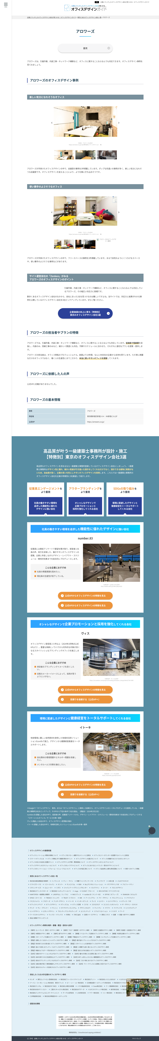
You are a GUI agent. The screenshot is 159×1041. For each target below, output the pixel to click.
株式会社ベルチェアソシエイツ (61, 891)
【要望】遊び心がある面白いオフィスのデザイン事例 (89, 950)
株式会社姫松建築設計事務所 (39, 881)
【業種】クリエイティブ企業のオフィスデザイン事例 (91, 934)
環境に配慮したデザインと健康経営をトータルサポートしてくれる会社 (125, 505)
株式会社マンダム (35, 986)
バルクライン (95, 888)
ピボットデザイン (48, 911)
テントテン (97, 908)
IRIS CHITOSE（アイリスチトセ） (109, 891)
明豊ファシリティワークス (84, 881)
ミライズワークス (35, 884)
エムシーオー (49, 888)
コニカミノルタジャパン (111, 904)
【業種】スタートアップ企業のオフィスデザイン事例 (47, 937)
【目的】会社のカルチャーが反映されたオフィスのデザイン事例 (50, 967)
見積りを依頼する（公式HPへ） (85, 699)
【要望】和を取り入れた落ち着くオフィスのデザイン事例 (48, 944)
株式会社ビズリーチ (122, 993)
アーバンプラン (90, 898)
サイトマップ (136, 1038)
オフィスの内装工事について (83, 869)
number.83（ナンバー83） (92, 894)
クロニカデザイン (117, 888)
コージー (105, 888)
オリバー (60, 884)
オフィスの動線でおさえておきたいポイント (116, 859)
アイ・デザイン (103, 898)
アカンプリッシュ (117, 898)
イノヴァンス (56, 881)
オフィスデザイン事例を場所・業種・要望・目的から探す (51, 925)
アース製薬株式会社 (112, 986)
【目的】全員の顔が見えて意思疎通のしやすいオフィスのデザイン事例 (52, 964)
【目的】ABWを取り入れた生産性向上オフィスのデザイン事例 (49, 957)
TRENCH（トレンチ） (53, 898)
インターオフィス (82, 901)
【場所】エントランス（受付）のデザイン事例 (44, 930)
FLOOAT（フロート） (88, 891)
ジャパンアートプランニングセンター (76, 888)
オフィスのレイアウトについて (70, 865)
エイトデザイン (113, 901)
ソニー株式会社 (107, 993)
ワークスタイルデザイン (37, 915)
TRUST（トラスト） (69, 898)
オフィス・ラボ (126, 901)
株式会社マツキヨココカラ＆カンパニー (126, 983)
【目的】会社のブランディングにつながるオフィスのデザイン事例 (51, 960)
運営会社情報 (35, 1003)
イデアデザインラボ (113, 884)
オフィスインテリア (36, 904)
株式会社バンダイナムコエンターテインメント (44, 993)
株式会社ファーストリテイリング (71, 979)
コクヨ (86, 904)
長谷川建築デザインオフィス (39, 918)
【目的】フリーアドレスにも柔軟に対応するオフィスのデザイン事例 (99, 964)
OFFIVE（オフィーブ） (112, 894)
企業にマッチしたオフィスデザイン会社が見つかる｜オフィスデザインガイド (124, 2)
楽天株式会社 (115, 989)
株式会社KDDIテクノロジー (38, 989)
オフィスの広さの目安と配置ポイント (42, 862)
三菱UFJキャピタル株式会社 (60, 989)
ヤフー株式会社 (94, 993)
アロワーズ (46, 901)
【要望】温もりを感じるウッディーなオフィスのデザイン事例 (49, 947)
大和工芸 (111, 881)
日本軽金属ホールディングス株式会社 (99, 983)
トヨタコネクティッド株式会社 (97, 989)
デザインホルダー (85, 908)
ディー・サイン (68, 881)
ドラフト (107, 908)
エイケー (102, 901)
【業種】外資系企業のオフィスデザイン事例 (125, 934)
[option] (85, 125)
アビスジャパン (35, 901)
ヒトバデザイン (35, 911)
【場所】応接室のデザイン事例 (102, 930)
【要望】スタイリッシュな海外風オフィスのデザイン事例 (88, 944)
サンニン (55, 908)
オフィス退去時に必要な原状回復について (108, 869)
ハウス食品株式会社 (83, 986)
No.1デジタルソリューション (94, 884)
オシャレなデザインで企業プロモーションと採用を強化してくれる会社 (85, 505)
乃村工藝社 (77, 915)
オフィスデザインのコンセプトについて (101, 862)
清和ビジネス (105, 915)
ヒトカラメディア (131, 908)
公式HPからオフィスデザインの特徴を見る (85, 595)
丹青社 (68, 915)
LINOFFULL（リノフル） (61, 894)
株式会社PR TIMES (50, 986)
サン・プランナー (43, 908)
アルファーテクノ (128, 884)
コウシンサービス (35, 888)
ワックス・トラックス (56, 915)
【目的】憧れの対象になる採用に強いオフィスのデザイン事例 (93, 954)
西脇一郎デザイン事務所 (127, 915)
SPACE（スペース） (36, 898)
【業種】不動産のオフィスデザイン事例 (79, 937)
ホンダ (32, 979)
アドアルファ (130, 898)
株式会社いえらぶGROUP (107, 979)
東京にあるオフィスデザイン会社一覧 (44, 876)
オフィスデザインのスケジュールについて (43, 865)
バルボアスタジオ (123, 881)
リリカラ (114, 911)
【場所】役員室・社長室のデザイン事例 (128, 930)
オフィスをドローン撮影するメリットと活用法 (76, 855)
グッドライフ (101, 881)
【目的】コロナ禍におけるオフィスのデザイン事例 (91, 960)
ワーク (122, 911)
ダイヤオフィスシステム (68, 908)
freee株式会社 (97, 986)
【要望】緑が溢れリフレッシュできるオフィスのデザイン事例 (90, 940)
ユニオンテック (85, 911)
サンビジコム (71, 884)
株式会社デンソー (90, 979)
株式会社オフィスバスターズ (39, 891)
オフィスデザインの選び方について (87, 859)
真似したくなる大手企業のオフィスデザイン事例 (48, 974)
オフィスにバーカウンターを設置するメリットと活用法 (111, 855)
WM (81, 898)
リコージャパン (49, 884)
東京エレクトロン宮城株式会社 (47, 979)
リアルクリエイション (101, 911)
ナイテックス (118, 908)
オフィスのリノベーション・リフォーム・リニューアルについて (50, 869)
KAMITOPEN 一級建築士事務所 (40, 894)
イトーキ (71, 901)
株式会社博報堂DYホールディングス (56, 996)
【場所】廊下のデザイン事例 (62, 934)
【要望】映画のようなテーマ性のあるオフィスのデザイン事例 (49, 950)
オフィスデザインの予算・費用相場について (71, 862)
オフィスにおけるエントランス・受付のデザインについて (101, 865)
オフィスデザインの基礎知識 (40, 850)
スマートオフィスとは (37, 859)
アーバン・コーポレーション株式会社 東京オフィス (47, 983)
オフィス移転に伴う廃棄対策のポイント (60, 859)
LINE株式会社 (81, 993)
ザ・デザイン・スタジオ (129, 904)
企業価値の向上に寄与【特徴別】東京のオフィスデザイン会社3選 (85, 313)
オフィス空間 (76, 904)
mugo (76, 891)
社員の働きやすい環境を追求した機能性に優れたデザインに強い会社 (45, 505)
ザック (32, 908)
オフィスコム (65, 904)
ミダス (58, 888)
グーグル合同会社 (68, 993)
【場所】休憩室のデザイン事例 (40, 934)
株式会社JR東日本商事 (67, 986)
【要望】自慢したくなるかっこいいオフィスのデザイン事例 (49, 940)
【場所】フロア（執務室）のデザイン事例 (76, 930)
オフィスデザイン (51, 904)
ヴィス (94, 901)
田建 (114, 915)
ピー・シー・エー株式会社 (75, 983)
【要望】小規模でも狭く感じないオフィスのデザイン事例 (91, 947)
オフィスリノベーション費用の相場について (44, 855)
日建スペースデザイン (91, 915)
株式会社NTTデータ (78, 989)
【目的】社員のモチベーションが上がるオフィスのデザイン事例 (50, 954)
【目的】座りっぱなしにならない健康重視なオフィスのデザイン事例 (94, 957)
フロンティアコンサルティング (67, 911)
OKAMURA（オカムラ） (130, 894)
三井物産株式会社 (35, 996)
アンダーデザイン (59, 901)
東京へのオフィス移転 (132, 869)
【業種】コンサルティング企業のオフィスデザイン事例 (112, 937)
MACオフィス (76, 894)
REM (79, 884)
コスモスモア (96, 904)
